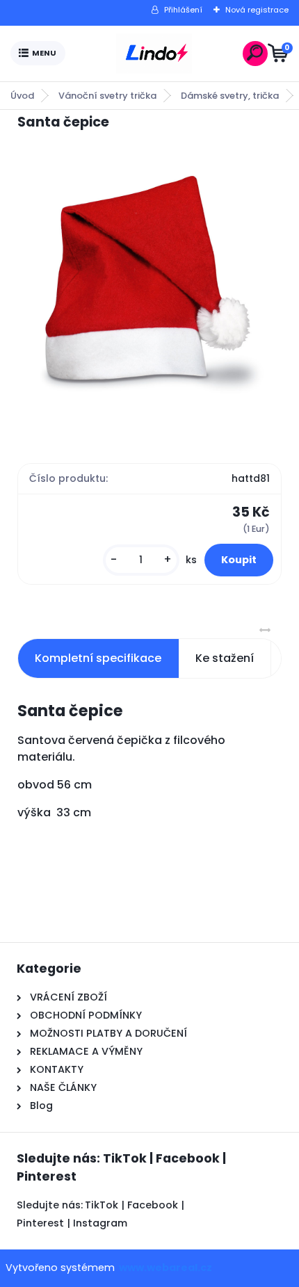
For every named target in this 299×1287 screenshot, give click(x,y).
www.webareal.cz (165, 1267)
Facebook (152, 1205)
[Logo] (153, 53)
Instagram (100, 1223)
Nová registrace (257, 9)
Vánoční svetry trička (107, 95)
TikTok (101, 1205)
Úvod (22, 95)
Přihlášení (183, 9)
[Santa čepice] (149, 283)
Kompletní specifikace (98, 658)
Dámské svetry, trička (230, 95)
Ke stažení (224, 658)
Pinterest (40, 1223)
